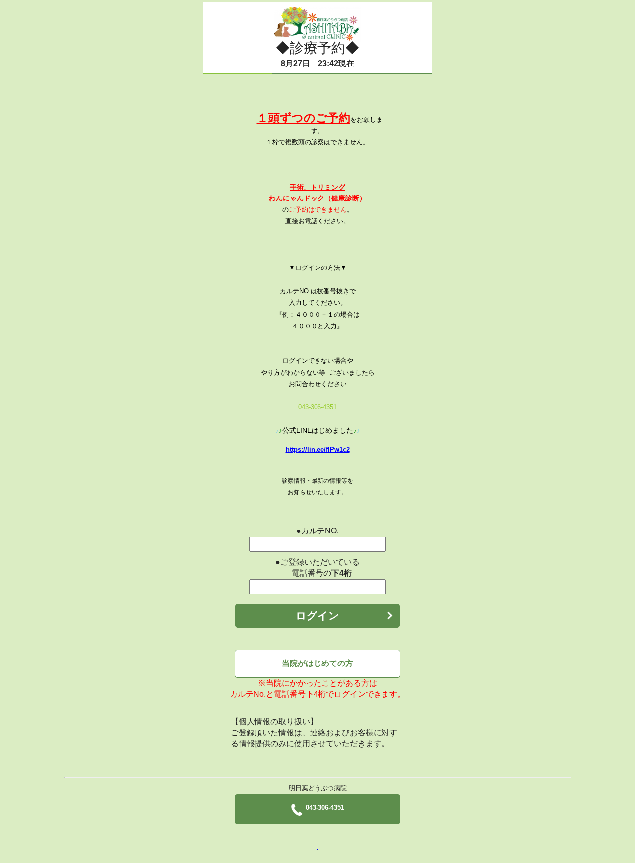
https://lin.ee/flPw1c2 (318, 449)
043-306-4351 (325, 807)
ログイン (317, 615)
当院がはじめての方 (317, 663)
